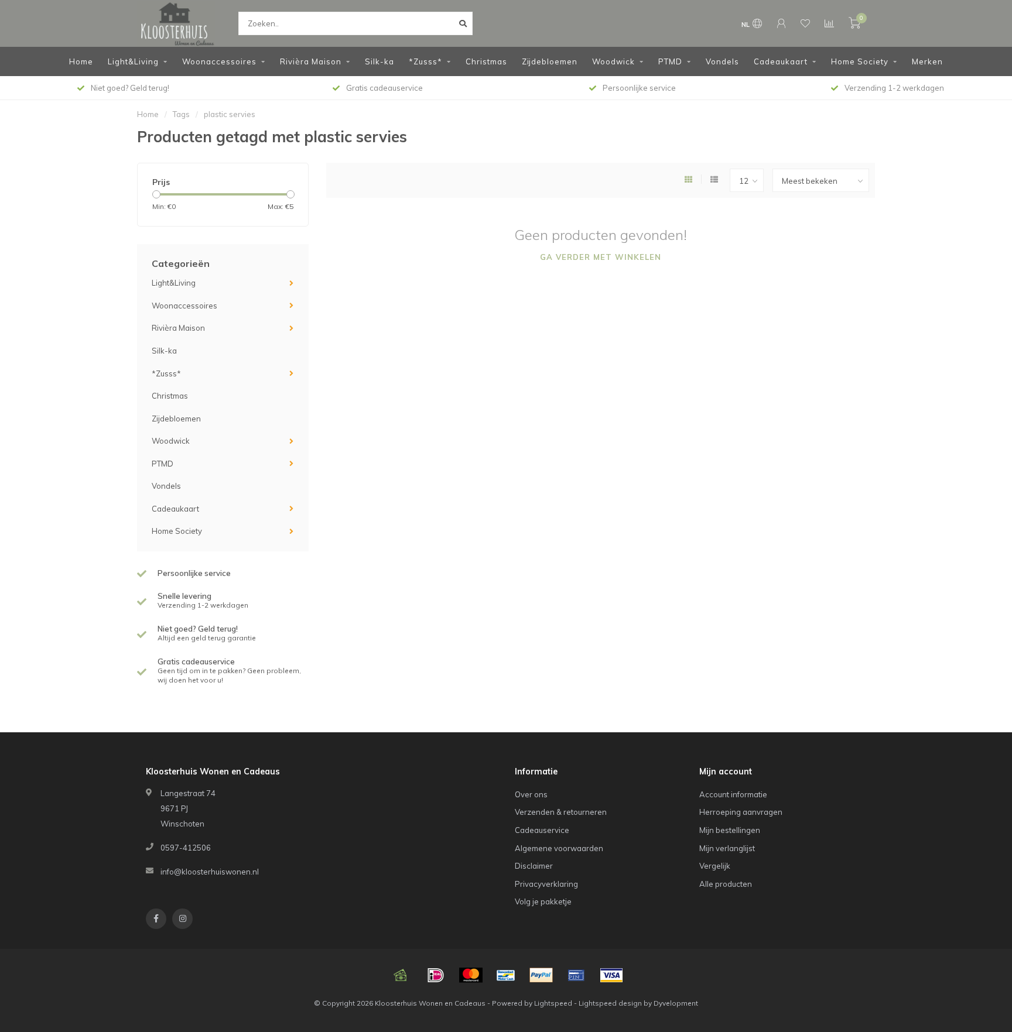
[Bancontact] (506, 975)
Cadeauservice (542, 830)
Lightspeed (553, 1003)
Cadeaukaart (781, 61)
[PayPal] (541, 975)
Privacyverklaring (546, 884)
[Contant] (400, 975)
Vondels (722, 61)
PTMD (670, 61)
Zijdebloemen (549, 61)
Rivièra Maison (310, 61)
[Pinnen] (576, 975)
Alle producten (725, 884)
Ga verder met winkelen (600, 257)
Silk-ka (379, 61)
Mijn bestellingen (729, 830)
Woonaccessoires (219, 61)
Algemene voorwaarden (559, 848)
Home (81, 61)
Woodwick (613, 61)
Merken (927, 61)
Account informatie (733, 794)
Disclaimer (534, 865)
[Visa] (611, 975)
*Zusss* (425, 61)
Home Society (859, 61)
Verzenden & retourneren (561, 812)
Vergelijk (714, 865)
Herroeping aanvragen (740, 812)
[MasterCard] (471, 975)
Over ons (531, 794)
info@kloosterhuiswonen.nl (209, 871)
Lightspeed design (610, 1003)
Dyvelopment (676, 1003)
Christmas (486, 61)
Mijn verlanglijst (727, 848)
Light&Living (133, 61)
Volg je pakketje (543, 901)
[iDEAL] (435, 975)
